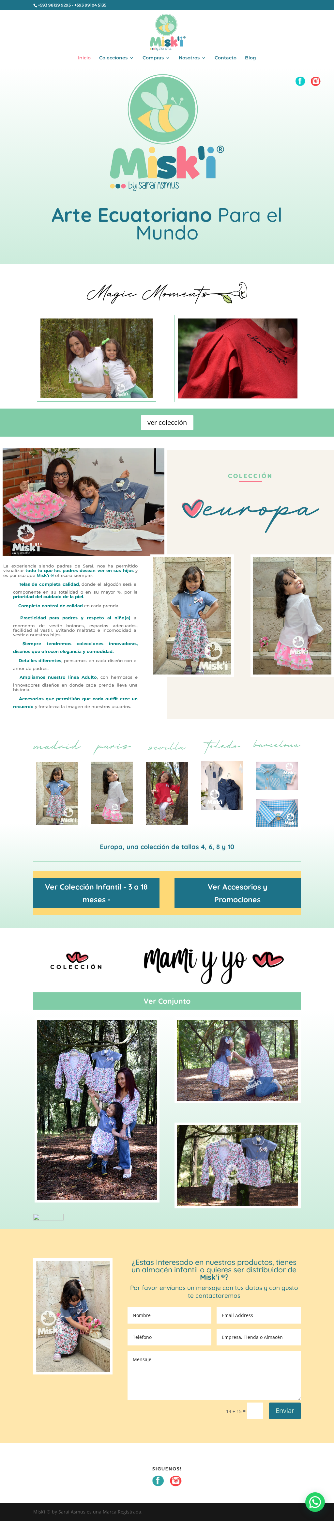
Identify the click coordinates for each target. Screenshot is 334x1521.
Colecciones (113, 58)
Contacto (225, 58)
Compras (153, 58)
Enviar (285, 1410)
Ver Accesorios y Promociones (237, 893)
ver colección (167, 422)
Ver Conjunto (167, 1001)
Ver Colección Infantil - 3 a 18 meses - (96, 893)
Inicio (84, 58)
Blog (250, 58)
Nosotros (189, 58)
